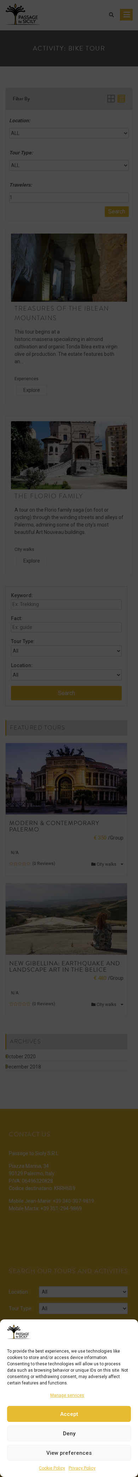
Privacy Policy (82, 1468)
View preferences (69, 1453)
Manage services (67, 1395)
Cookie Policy (52, 1468)
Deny (69, 1433)
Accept (69, 1414)
